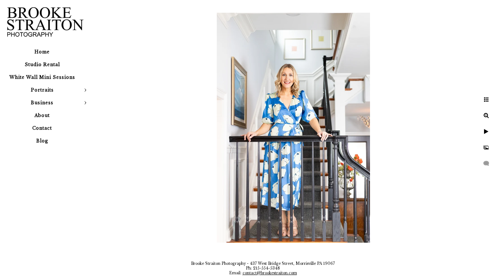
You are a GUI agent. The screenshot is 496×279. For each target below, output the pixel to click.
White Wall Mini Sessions (42, 77)
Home (42, 51)
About (42, 115)
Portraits (42, 90)
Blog (42, 140)
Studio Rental (42, 64)
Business (42, 102)
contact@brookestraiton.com (270, 273)
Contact (42, 128)
